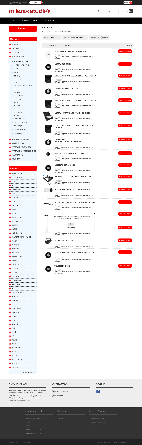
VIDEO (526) (16, 52)
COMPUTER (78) (18, 143)
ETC (13, 320)
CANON (14, 241)
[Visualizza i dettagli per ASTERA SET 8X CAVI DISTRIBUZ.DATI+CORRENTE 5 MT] (48, 145)
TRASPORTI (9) (17, 155)
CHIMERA (15, 249)
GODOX (14, 352)
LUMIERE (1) (17, 109)
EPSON (14, 316)
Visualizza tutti (29, 372)
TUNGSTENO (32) (19, 118)
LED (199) (17, 76)
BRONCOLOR (17, 233)
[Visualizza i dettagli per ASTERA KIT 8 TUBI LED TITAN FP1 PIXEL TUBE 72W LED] (48, 134)
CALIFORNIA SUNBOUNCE (21, 237)
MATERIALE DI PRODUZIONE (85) (24, 151)
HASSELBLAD (17, 360)
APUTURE (15, 197)
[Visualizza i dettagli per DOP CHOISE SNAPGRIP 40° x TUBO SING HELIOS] (48, 207)
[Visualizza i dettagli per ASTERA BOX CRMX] (48, 69)
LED (64, 32)
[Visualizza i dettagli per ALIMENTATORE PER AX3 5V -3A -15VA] (48, 59)
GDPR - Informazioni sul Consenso (36, 430)
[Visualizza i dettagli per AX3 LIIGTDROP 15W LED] (48, 170)
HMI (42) (16, 72)
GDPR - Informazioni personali (34, 426)
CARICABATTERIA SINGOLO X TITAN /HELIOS (72, 177)
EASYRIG (15, 300)
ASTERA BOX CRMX (62, 64)
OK (71, 224)
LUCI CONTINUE (57, 32)
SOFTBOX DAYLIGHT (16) (22, 65)
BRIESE (14, 229)
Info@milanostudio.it (62, 395)
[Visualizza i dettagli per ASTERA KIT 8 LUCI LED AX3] (48, 94)
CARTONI (15, 245)
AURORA (15, 225)
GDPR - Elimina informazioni (34, 434)
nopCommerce (129, 442)
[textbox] (114, 11)
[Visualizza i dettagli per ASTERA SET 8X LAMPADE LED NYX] (48, 157)
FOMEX (14, 332)
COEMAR (15, 269)
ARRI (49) (16, 115)
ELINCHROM (16, 308)
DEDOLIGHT (16, 284)
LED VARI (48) (18, 126)
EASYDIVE (15, 312)
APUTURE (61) (17, 105)
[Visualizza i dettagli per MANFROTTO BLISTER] (48, 243)
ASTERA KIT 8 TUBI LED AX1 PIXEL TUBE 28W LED (75, 100)
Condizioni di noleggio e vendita (35, 418)
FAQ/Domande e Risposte (98, 422)
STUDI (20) (15, 44)
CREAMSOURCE (18, 292)
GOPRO (14, 356)
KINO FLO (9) (17, 99)
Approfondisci (71, 227)
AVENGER (15, 213)
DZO (13, 185)
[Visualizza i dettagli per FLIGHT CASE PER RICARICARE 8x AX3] (48, 236)
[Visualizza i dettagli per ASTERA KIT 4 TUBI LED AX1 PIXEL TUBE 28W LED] (48, 84)
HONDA (14, 364)
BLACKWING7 (17, 177)
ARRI (13, 201)
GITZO (14, 344)
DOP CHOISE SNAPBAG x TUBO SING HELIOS (73, 189)
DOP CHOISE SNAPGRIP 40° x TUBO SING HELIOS (74, 202)
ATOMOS (15, 209)
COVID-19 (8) (16, 159)
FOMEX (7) (16, 102)
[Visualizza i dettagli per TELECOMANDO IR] (48, 271)
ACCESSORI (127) (19, 133)
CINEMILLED (16, 261)
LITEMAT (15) (17, 79)
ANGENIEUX (16, 189)
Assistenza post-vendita (97, 418)
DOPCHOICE (16, 296)
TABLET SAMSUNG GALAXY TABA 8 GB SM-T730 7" (74, 253)
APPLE (14, 193)
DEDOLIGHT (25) (18, 95)
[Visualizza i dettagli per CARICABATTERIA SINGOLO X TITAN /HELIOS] (48, 185)
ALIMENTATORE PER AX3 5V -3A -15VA (70, 51)
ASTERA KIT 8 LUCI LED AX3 (66, 89)
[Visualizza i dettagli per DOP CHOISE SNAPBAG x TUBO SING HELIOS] (48, 197)
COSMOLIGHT (17, 280)
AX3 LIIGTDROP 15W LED (64, 165)
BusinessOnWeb (114, 442)
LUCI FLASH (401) (18, 56)
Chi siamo (61, 418)
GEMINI (14, 340)
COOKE (14, 273)
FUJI (13, 336)
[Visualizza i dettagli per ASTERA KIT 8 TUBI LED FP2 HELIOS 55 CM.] (48, 121)
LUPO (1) (16, 82)
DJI (13, 288)
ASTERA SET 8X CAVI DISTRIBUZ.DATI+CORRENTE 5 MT (68, 140)
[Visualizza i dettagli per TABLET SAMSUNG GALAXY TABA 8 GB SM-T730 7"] (48, 258)
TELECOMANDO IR (62, 266)
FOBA (14, 328)
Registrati (15, 2)
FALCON (15, 324)
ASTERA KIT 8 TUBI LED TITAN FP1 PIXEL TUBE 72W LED (73, 127)
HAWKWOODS (17, 174)
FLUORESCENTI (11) (20, 122)
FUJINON (15, 368)
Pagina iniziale (46, 32)
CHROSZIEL (16, 253)
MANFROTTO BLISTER (63, 240)
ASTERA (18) (17, 92)
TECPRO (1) (17, 89)
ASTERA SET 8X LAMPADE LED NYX (69, 153)
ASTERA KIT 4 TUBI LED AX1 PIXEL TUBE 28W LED (75, 76)
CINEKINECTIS (17, 257)
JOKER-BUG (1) (18, 112)
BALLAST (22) (18, 68)
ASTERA (15, 205)
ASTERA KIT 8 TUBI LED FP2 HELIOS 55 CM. (72, 113)
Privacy (28, 422)
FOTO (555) (16, 48)
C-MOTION (16, 265)
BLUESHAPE (16, 221)
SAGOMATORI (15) (19, 129)
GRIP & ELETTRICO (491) (21, 139)
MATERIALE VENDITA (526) (21, 147)
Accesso (24, 2)
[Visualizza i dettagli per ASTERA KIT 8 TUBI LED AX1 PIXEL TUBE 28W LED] (48, 108)
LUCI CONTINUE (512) (20, 61)
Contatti (93, 426)
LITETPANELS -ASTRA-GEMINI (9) (23, 85)
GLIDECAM (16, 348)
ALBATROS (16, 276)
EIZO (13, 304)
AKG (13, 181)
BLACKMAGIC (17, 217)
